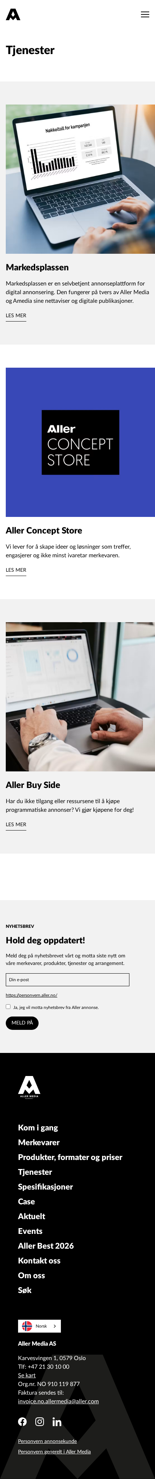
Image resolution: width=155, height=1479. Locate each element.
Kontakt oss (39, 1261)
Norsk (41, 1326)
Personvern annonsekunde (47, 1441)
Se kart (27, 1375)
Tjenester (35, 1172)
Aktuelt (31, 1217)
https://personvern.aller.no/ (31, 995)
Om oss (31, 1276)
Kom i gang (38, 1128)
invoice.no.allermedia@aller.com (58, 1401)
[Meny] (143, 14)
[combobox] (39, 1326)
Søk (24, 1290)
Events (30, 1231)
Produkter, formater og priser (70, 1157)
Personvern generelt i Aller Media (54, 1451)
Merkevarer (38, 1143)
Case (26, 1202)
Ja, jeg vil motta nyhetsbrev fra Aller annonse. (56, 1007)
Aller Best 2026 (46, 1246)
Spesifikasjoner (45, 1187)
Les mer (16, 315)
